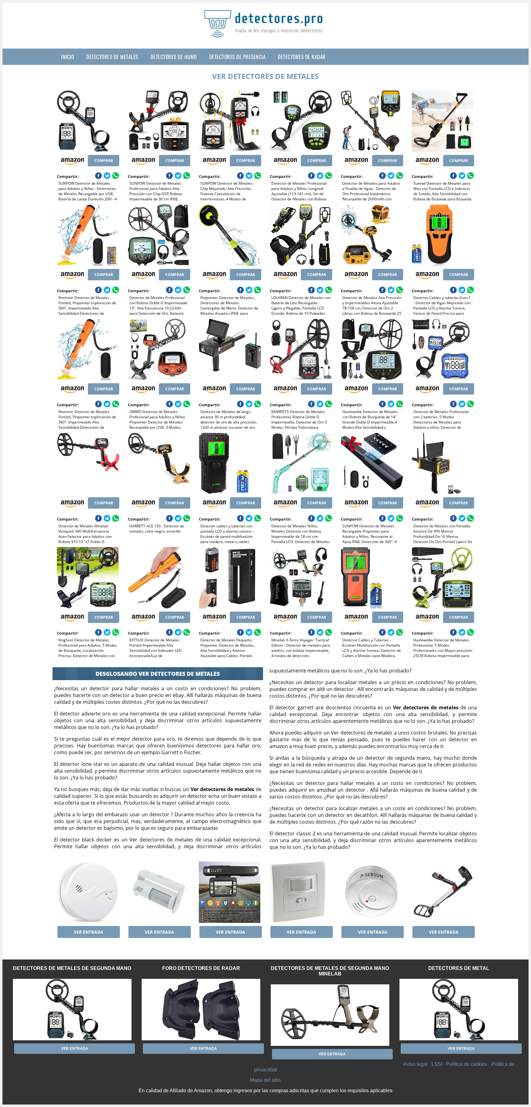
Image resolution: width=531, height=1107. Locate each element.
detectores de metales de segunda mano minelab (330, 971)
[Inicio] (265, 32)
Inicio (67, 57)
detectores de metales (112, 57)
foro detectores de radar (201, 968)
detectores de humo (174, 57)
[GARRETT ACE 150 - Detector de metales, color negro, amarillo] (159, 463)
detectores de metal (458, 968)
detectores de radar (302, 57)
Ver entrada (88, 932)
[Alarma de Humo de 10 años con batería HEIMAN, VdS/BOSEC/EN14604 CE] (88, 892)
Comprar (103, 160)
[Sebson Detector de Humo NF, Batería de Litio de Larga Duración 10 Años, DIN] (372, 892)
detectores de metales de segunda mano (72, 968)
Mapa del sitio (265, 1080)
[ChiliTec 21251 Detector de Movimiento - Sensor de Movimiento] (301, 892)
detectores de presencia (237, 57)
